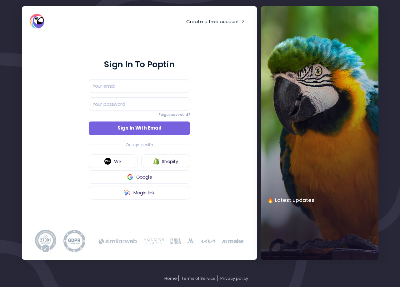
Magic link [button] (144, 192)
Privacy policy (234, 278)
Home (170, 278)
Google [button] (144, 177)
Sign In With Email (139, 128)
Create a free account (213, 21)
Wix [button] (118, 161)
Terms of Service (199, 278)
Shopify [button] (170, 161)
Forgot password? (174, 114)
